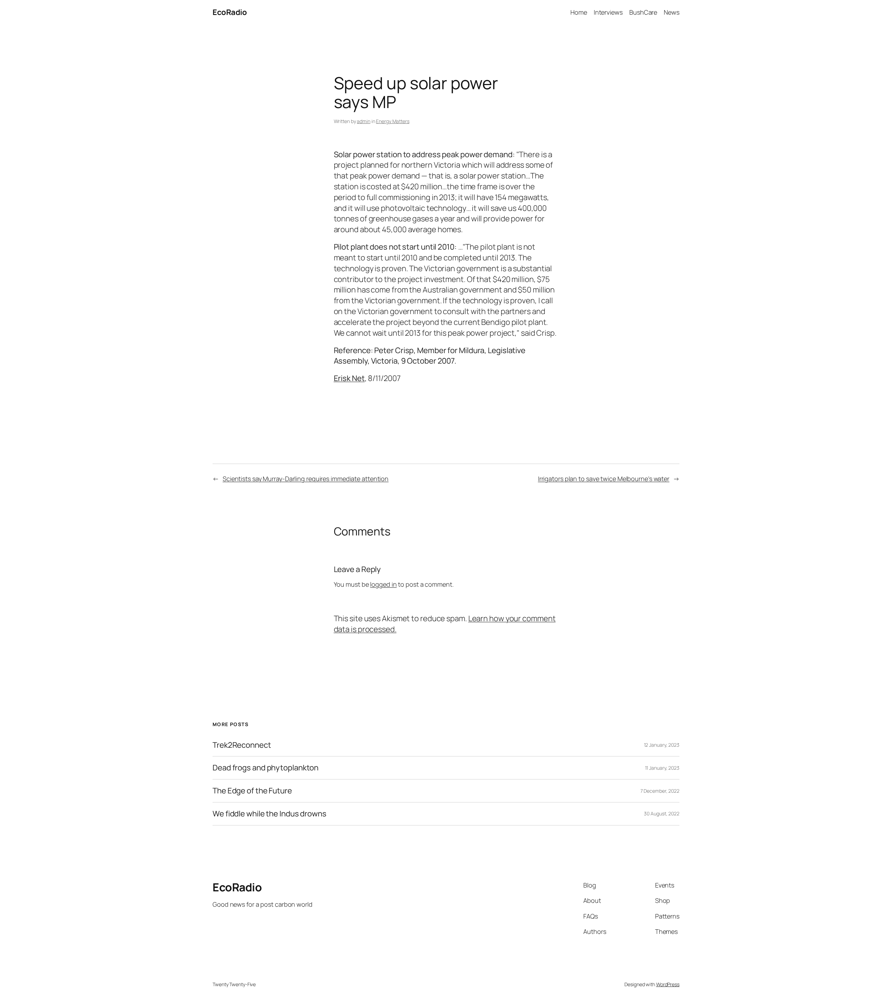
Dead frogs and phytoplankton (265, 767)
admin (363, 121)
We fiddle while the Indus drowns (269, 813)
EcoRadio (230, 12)
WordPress (667, 984)
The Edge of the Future (252, 790)
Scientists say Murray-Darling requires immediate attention (306, 478)
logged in (383, 584)
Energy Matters (392, 121)
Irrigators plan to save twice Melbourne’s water (603, 478)
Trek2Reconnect (242, 745)
